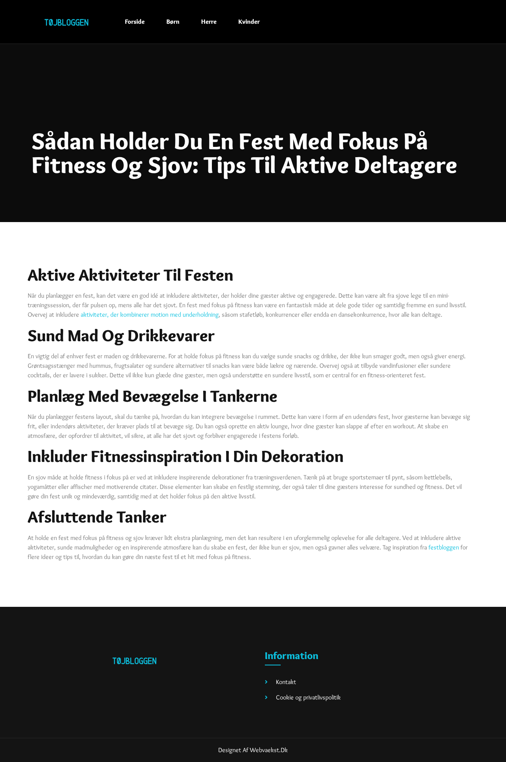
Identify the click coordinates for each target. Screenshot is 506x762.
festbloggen (444, 547)
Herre (209, 21)
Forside (135, 21)
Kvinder (249, 21)
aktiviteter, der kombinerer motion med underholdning (150, 314)
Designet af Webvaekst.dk (253, 750)
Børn (172, 21)
